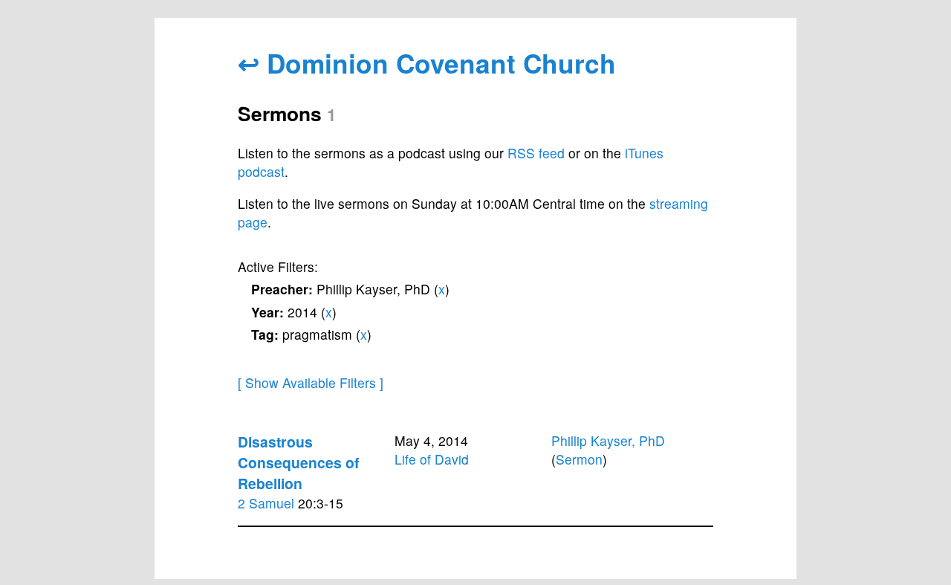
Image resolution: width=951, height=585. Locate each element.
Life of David (432, 459)
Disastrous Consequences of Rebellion (298, 462)
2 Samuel (266, 503)
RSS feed (536, 152)
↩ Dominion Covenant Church (427, 63)
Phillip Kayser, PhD (608, 440)
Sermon (579, 459)
